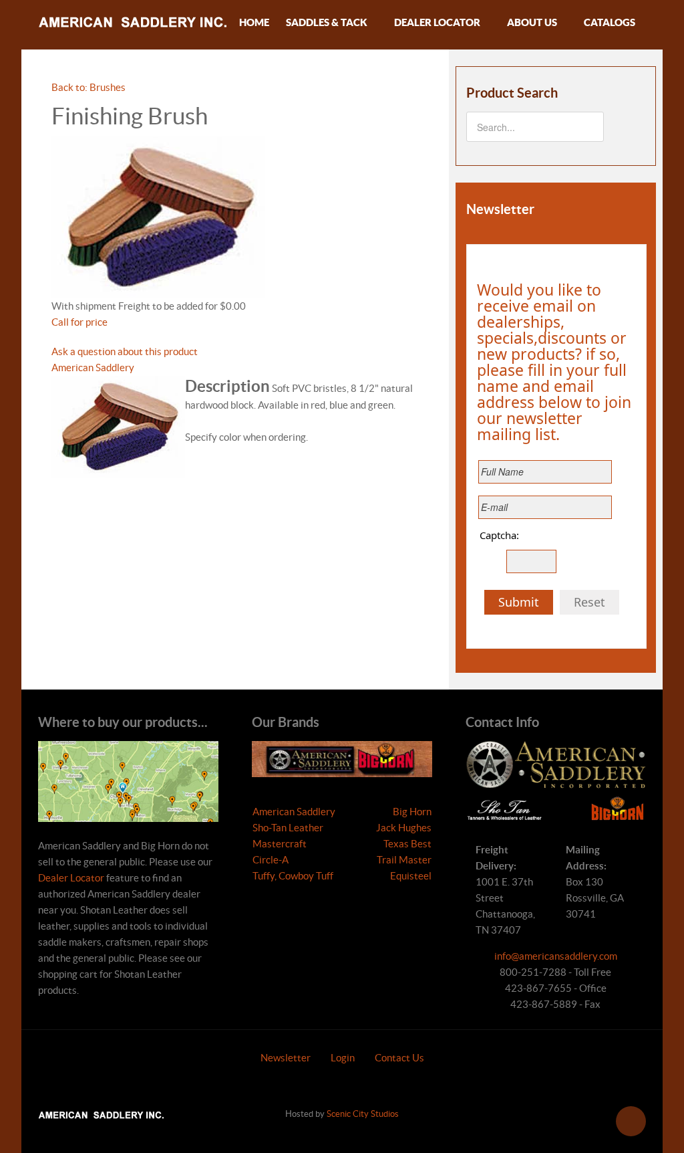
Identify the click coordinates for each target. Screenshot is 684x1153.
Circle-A (270, 859)
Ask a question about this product (124, 351)
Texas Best (407, 843)
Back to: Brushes (88, 87)
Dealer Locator (71, 877)
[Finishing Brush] (158, 216)
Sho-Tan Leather (287, 827)
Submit (518, 602)
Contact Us (399, 1057)
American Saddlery (92, 367)
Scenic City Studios (363, 1114)
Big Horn (412, 811)
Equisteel (411, 875)
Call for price (79, 322)
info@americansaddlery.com (555, 956)
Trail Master (404, 859)
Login (343, 1057)
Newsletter (286, 1057)
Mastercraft (279, 843)
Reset (589, 602)
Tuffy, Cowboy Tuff (292, 875)
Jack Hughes (404, 827)
